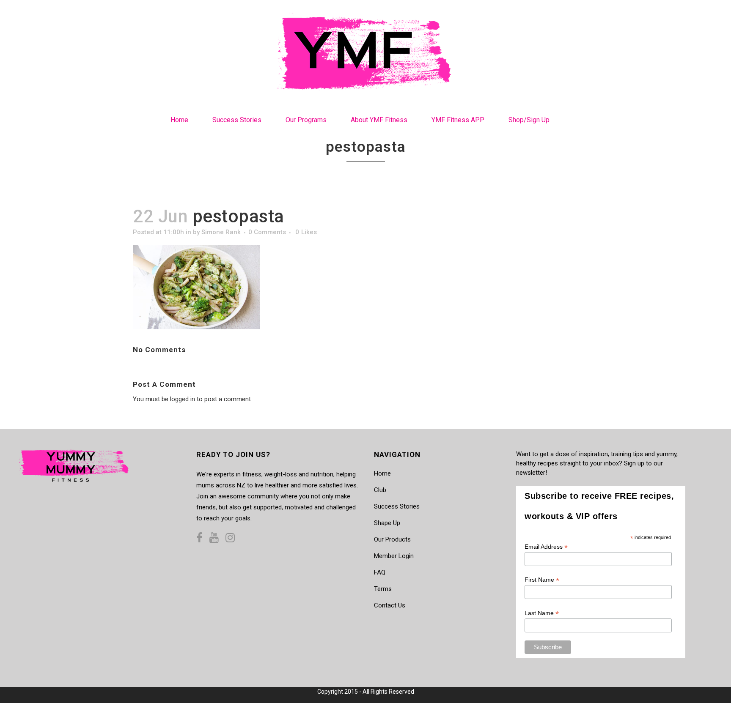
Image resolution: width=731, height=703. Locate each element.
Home (382, 473)
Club (380, 490)
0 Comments (267, 232)
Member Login (394, 556)
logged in (182, 399)
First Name (542, 580)
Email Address (546, 547)
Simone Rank (221, 232)
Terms (383, 589)
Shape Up (387, 523)
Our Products (392, 539)
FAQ (379, 572)
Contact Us (389, 605)
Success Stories (397, 506)
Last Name (542, 613)
